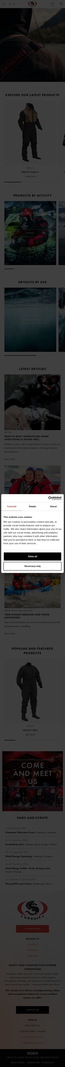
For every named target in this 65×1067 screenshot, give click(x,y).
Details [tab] (32, 506)
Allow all (32, 556)
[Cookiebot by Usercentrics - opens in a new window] (48, 498)
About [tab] (53, 506)
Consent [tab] (11, 506)
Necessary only (32, 566)
